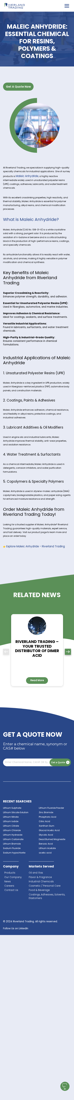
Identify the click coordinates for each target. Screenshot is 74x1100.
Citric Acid (44, 821)
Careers (9, 886)
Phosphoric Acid (47, 817)
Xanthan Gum (46, 825)
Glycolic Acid (46, 834)
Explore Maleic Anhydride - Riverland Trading (35, 546)
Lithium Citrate (11, 825)
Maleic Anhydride (27, 176)
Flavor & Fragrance (40, 877)
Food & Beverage (39, 890)
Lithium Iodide (10, 821)
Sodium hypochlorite (14, 852)
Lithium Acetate (47, 848)
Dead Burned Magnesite (52, 839)
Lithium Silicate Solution (15, 812)
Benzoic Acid (46, 843)
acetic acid (45, 852)
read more (37, 680)
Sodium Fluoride (11, 848)
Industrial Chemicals (41, 881)
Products (9, 872)
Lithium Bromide (12, 843)
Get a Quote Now (18, 87)
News (7, 881)
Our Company (13, 877)
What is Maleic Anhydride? (31, 219)
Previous (6, 652)
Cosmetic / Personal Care (45, 886)
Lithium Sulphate (12, 808)
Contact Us (11, 890)
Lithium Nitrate (10, 817)
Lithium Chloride (12, 830)
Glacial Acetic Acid (49, 830)
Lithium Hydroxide (12, 834)
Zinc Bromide (46, 812)
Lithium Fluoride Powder (51, 808)
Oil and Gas (36, 872)
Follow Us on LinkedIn (15, 928)
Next (68, 652)
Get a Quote (58, 762)
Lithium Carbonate (13, 839)
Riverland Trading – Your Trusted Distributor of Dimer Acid (37, 648)
